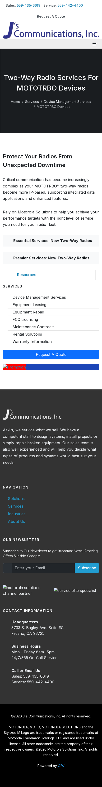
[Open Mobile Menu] (94, 43)
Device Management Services (67, 102)
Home (15, 102)
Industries (16, 513)
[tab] (53, 275)
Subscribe (87, 567)
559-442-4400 (70, 5)
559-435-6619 (28, 5)
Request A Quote (51, 16)
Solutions (16, 498)
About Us (16, 521)
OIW (61, 766)
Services (32, 102)
